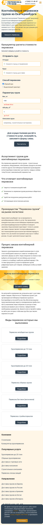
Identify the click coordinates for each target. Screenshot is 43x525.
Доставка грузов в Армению (12, 491)
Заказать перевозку (12, 35)
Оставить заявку (21, 286)
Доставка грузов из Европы (12, 484)
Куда (4, 69)
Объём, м (6, 107)
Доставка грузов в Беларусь (12, 499)
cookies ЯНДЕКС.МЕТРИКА (19, 514)
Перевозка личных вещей (11, 473)
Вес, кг (5, 96)
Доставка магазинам (10, 465)
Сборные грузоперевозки (11, 458)
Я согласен (22, 520)
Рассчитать (21, 144)
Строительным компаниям (12, 469)
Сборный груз (8, 84)
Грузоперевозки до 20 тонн (12, 454)
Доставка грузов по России (12, 487)
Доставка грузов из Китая (12, 495)
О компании (6, 440)
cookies (15, 510)
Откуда (5, 60)
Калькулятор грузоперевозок (13, 443)
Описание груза (8, 118)
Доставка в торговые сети (12, 462)
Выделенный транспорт (12, 87)
